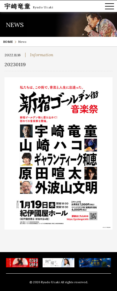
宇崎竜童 (17, 6)
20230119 (15, 64)
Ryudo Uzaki (43, 7)
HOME (8, 42)
